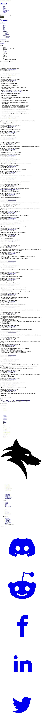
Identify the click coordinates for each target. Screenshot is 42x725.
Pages (4, 30)
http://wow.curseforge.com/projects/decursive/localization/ (12, 91)
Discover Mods (7, 494)
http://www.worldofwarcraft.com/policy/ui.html (8, 121)
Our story (6, 503)
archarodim (5, 51)
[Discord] (22, 566)
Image (4, 27)
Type (1, 400)
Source (4, 29)
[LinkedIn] (22, 684)
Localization (5, 31)
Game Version (23, 400)
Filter (1, 398)
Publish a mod (7, 485)
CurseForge (2, 0)
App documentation (8, 487)
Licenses (6, 523)
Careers (6, 504)
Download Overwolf (8, 497)
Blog (6, 505)
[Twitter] (22, 723)
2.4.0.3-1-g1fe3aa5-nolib (7, 401)
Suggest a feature (8, 498)
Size (13, 400)
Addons (2, 23)
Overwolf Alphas (8, 522)
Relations (4, 35)
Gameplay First (7, 496)
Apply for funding (8, 489)
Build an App (7, 484)
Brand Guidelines (8, 506)
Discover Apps (7, 495)
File (3, 26)
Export (6, 33)
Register (6, 0)
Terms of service (7, 520)
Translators (7, 34)
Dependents (7, 37)
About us (6, 502)
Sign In (9, 0)
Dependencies (7, 36)
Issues (4, 28)
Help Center (7, 518)
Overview (4, 25)
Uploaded (18, 400)
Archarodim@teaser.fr (12, 69)
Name (7, 400)
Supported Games (8, 519)
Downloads (28, 400)
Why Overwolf (7, 486)
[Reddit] (22, 605)
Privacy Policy (7, 521)
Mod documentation (8, 488)
